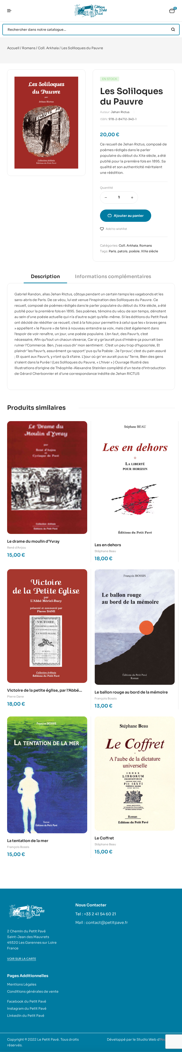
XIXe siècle (149, 251)
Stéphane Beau (105, 551)
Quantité (106, 187)
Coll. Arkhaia (48, 48)
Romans (28, 48)
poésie (134, 251)
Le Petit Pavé (48, 1039)
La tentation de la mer (27, 840)
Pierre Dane (15, 696)
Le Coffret (104, 838)
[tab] (45, 278)
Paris (112, 251)
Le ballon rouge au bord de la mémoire (131, 692)
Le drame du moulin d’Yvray (33, 541)
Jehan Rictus (120, 112)
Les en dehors (108, 544)
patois (122, 251)
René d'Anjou (16, 547)
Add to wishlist (116, 229)
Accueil (13, 48)
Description (45, 276)
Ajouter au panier (129, 216)
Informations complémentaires (113, 276)
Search (173, 29)
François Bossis (106, 698)
